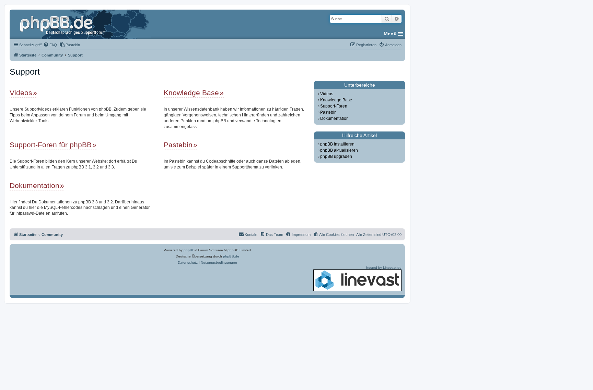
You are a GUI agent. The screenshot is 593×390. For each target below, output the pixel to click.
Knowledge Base (191, 93)
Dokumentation (34, 185)
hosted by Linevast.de (384, 267)
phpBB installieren (337, 144)
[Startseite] (63, 24)
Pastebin (178, 145)
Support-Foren (333, 106)
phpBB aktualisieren (339, 150)
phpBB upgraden (336, 156)
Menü (390, 33)
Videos (21, 93)
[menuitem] (50, 45)
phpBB (189, 250)
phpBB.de (231, 256)
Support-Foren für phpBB (51, 145)
